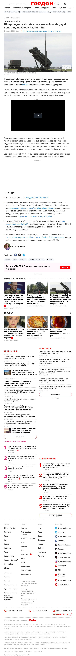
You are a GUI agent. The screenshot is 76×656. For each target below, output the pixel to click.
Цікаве (6, 568)
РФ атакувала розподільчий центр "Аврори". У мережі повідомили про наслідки (20, 423)
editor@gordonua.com (64, 611)
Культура (7, 548)
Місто (40, 524)
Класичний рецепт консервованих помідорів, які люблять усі (20, 486)
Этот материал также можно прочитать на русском (42, 31)
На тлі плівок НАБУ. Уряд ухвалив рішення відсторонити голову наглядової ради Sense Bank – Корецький (55, 487)
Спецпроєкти (26, 574)
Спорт (6, 544)
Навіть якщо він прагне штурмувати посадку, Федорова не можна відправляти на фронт (54, 371)
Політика (7, 532)
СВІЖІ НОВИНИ (10, 351)
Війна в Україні (15, 18)
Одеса (40, 536)
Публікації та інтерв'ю (22, 8)
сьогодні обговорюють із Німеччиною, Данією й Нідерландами (35, 237)
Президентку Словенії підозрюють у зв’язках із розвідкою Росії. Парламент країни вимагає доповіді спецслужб (18, 408)
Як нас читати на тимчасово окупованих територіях (10, 596)
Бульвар (62, 8)
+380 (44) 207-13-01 (14, 611)
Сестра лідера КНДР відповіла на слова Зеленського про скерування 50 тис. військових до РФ (56, 476)
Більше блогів (55, 394)
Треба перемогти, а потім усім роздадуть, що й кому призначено (53, 380)
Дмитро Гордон (64, 528)
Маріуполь (42, 552)
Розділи (23, 524)
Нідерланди (22, 259)
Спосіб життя (9, 556)
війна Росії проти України (36, 259)
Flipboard (62, 566)
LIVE (22, 550)
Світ (5, 540)
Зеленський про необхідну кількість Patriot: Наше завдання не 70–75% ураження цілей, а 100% (36, 299)
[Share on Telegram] (24, 255)
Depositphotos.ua (30, 632)
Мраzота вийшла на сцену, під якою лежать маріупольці (55, 387)
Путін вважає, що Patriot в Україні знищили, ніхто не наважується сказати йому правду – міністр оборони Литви (60, 299)
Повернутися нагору (60, 614)
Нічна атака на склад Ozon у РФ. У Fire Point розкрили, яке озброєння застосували (24, 430)
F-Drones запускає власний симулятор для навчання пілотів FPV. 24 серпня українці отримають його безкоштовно (19, 392)
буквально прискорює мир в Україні (35, 216)
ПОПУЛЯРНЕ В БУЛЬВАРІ (15, 441)
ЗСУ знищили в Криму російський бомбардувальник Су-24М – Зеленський (19, 416)
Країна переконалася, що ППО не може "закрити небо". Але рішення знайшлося (56, 465)
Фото (23, 558)
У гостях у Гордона (41, 8)
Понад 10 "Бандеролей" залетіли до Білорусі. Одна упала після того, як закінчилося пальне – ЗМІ (17, 383)
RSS (59, 570)
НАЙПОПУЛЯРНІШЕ (47, 459)
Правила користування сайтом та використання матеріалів (29, 583)
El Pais (25, 84)
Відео (23, 562)
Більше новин (20, 437)
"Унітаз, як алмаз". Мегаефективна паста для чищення (20, 468)
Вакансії (7, 577)
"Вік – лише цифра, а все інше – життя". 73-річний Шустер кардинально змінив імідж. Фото (22, 448)
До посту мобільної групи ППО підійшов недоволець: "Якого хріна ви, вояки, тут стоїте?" (54, 361)
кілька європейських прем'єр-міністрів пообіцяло (31, 208)
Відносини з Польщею (56, 12)
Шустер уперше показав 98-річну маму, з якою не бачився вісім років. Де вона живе (21, 477)
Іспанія (15, 259)
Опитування (25, 566)
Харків (40, 544)
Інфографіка (8, 564)
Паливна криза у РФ (12, 12)
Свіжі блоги (45, 348)
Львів (40, 532)
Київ (39, 528)
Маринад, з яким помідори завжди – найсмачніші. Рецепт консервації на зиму (21, 458)
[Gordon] (42, 4)
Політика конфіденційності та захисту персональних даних (28, 592)
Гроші (6, 536)
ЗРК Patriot (50, 259)
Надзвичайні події (11, 560)
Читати (65, 267)
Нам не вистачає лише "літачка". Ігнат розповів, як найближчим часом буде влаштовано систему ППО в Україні (14, 299)
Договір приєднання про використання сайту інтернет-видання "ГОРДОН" (29, 601)
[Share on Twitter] (19, 255)
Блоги (54, 8)
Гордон (6, 18)
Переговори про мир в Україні (34, 12)
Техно (6, 552)
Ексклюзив (25, 554)
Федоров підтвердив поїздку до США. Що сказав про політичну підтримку (19, 364)
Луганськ (41, 556)
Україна (7, 259)
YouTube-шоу (26, 570)
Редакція (7, 581)
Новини (7, 8)
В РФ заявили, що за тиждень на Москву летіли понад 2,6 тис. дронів (19, 357)
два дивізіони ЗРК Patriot (37, 197)
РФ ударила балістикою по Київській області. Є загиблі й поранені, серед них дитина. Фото (20, 373)
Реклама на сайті (10, 585)
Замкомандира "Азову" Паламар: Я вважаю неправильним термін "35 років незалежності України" (56, 506)
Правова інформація (11, 589)
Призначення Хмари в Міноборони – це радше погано (55, 497)
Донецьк (41, 540)
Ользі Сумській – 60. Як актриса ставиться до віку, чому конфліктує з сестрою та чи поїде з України (14, 333)
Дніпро (40, 548)
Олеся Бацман (64, 557)
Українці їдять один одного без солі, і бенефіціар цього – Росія (55, 352)
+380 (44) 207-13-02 (39, 611)
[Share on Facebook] (15, 255)
